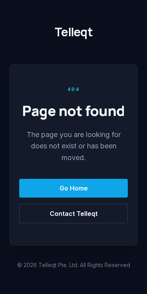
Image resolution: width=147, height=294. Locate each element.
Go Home (74, 188)
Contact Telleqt (74, 213)
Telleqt (73, 32)
